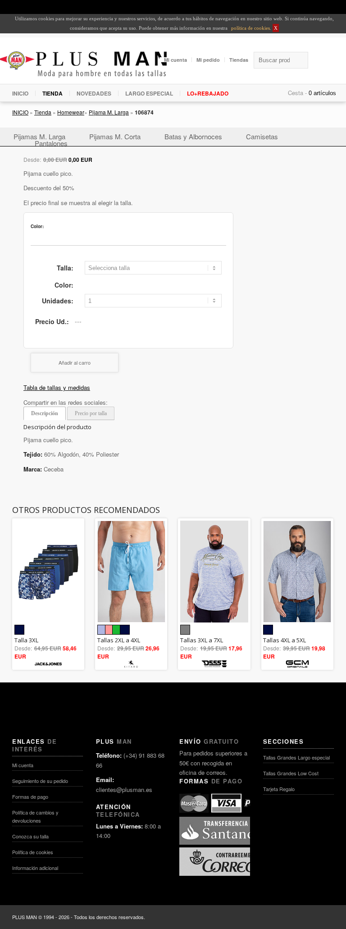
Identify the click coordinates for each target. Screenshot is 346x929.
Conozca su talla (30, 836)
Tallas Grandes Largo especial (296, 757)
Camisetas (262, 136)
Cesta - (297, 92)
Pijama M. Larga (109, 112)
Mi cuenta (175, 59)
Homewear (70, 112)
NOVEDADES (94, 93)
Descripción (44, 413)
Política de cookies (32, 852)
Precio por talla (91, 413)
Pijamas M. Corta (115, 136)
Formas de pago (30, 796)
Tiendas (238, 59)
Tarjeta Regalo (279, 788)
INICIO (20, 93)
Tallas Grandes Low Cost (291, 773)
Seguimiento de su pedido (40, 780)
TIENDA (52, 93)
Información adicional (35, 867)
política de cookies (250, 28)
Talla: (65, 267)
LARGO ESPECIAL (149, 93)
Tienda (42, 112)
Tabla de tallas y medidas (56, 387)
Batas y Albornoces (193, 136)
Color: (64, 284)
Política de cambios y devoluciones (35, 816)
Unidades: (57, 300)
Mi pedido (208, 59)
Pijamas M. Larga (39, 136)
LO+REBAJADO (207, 93)
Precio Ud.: (52, 321)
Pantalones (51, 143)
